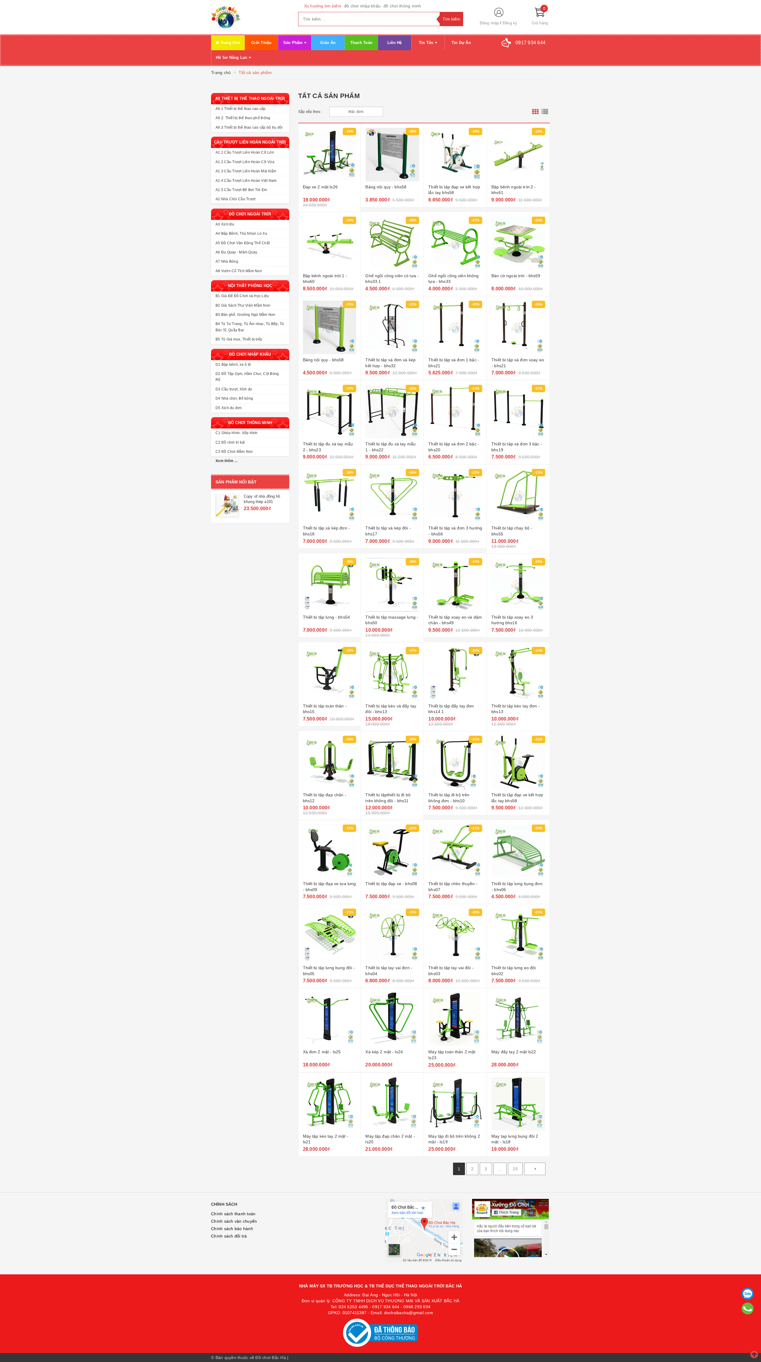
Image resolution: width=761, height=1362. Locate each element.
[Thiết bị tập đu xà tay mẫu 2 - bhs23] (329, 411)
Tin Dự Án (461, 42)
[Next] (534, 1169)
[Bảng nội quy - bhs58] (392, 154)
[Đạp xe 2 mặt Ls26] (329, 154)
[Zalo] (748, 1294)
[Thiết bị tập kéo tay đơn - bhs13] (518, 673)
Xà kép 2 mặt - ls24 (384, 1051)
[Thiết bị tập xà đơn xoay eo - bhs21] (518, 327)
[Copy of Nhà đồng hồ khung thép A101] (227, 506)
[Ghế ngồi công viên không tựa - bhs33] (455, 243)
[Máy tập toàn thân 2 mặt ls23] (455, 1019)
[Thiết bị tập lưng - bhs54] (329, 584)
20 (515, 1168)
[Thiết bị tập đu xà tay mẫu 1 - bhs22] (392, 411)
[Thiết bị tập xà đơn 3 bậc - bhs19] (518, 411)
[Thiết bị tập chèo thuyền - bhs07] (455, 851)
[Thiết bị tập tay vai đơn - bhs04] (392, 935)
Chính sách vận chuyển (234, 1221)
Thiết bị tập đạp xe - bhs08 (391, 883)
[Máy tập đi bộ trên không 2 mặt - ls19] (455, 1104)
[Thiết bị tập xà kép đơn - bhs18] (329, 495)
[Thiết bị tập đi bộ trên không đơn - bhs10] (455, 762)
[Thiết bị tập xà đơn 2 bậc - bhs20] (455, 411)
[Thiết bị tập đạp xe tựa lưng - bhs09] (329, 851)
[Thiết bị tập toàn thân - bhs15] (329, 673)
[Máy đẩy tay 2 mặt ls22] (518, 1019)
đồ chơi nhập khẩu (362, 6)
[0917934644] (748, 1308)
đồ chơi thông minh (402, 6)
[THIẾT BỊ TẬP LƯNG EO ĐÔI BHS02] (518, 935)
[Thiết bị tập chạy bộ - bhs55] (518, 495)
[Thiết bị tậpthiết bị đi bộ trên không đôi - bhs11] (392, 762)
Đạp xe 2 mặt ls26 (320, 187)
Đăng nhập (489, 23)
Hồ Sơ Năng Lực (232, 57)
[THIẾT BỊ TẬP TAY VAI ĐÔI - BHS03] (455, 935)
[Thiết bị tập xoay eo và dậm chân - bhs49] (455, 584)
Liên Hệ (394, 42)
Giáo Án (328, 42)
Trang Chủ (229, 42)
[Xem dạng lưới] (535, 112)
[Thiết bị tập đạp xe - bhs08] (392, 851)
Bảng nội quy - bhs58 (385, 187)
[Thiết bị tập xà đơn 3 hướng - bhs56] (455, 495)
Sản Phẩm (293, 42)
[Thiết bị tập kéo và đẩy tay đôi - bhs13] (392, 673)
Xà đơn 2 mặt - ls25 (322, 1051)
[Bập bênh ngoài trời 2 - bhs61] (518, 154)
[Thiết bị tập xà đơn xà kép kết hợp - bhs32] (392, 327)
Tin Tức (427, 42)
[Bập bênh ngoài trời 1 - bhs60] (329, 243)
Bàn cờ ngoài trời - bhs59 (515, 275)
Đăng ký (510, 23)
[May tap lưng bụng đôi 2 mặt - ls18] (518, 1104)
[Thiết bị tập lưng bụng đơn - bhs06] (518, 851)
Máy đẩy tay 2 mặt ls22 (513, 1051)
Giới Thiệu (261, 42)
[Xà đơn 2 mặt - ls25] (329, 1019)
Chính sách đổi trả (229, 1236)
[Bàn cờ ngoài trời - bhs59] (518, 243)
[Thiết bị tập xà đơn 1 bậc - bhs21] (455, 327)
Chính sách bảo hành (232, 1228)
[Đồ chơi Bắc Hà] (250, 17)
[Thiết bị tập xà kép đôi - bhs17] (392, 495)
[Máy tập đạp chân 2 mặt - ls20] (392, 1104)
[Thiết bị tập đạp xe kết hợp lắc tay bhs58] (455, 154)
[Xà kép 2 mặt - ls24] (392, 1019)
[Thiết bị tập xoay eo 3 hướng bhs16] (518, 584)
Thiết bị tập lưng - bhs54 (326, 617)
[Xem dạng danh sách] (545, 112)
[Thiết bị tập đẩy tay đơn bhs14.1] (455, 673)
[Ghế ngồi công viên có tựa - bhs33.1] (392, 243)
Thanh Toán (361, 42)
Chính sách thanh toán (233, 1213)
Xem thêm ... (226, 461)
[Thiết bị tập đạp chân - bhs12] (329, 762)
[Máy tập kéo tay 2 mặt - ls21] (329, 1104)
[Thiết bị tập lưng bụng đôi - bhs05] (329, 935)
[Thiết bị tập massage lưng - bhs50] (392, 584)
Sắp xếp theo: (309, 112)
